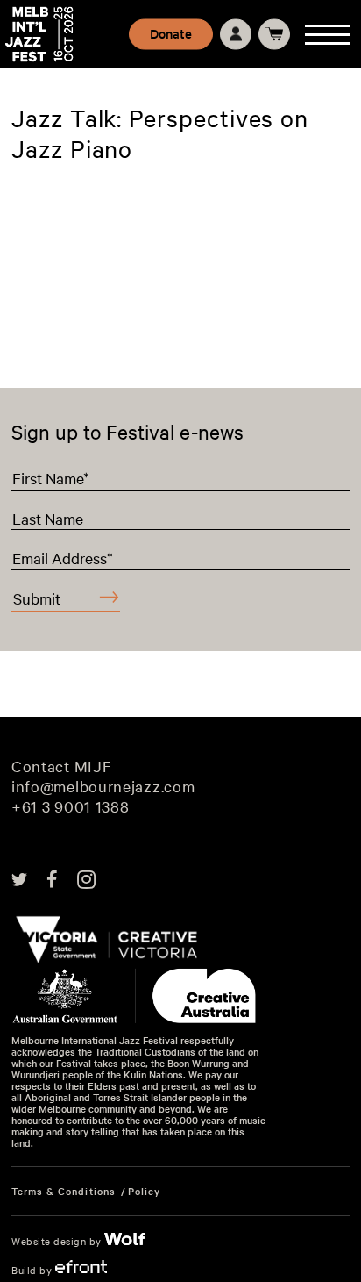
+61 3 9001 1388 (70, 807)
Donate (171, 33)
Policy (144, 1191)
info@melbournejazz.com (103, 787)
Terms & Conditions (63, 1191)
